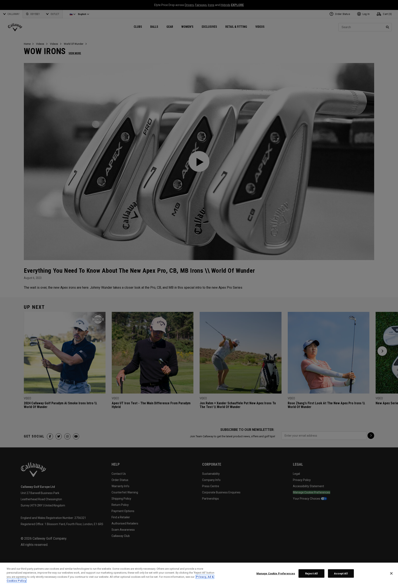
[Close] (391, 573)
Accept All (341, 573)
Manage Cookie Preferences (275, 573)
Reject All (311, 573)
